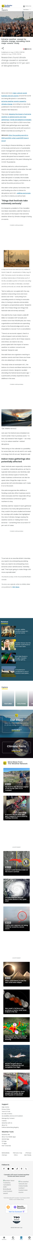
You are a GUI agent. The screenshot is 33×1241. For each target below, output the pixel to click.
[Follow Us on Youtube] (13, 1169)
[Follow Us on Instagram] (8, 1169)
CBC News (15, 587)
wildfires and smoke (24, 193)
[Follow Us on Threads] (21, 1169)
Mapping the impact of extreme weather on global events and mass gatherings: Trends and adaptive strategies (16, 117)
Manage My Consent (8, 1118)
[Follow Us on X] (26, 1169)
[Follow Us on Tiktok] (17, 1169)
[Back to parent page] (5, 8)
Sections (26, 9)
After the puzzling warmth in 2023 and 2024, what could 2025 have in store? (15, 138)
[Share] (2, 48)
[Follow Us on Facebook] (4, 1169)
